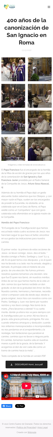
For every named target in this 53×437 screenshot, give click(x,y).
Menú (49, 7)
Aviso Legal (43, 427)
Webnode (32, 432)
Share (8, 406)
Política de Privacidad (26, 427)
